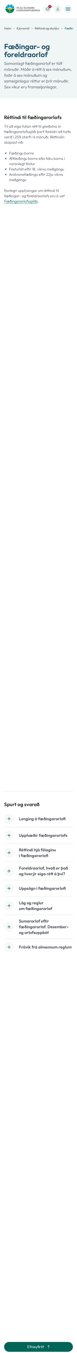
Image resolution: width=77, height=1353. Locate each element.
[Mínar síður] (58, 9)
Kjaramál (23, 28)
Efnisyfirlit (35, 1346)
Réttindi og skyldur (47, 28)
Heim (7, 28)
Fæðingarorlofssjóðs (21, 201)
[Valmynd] (68, 9)
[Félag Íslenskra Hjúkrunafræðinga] (22, 9)
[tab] (38, 819)
